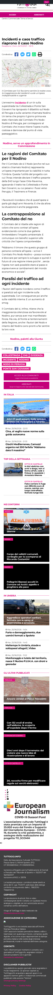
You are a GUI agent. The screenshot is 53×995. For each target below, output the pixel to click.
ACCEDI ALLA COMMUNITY (26, 376)
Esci (46, 2)
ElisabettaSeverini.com (14, 913)
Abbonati (39, 15)
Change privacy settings (15, 981)
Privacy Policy (10, 985)
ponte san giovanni (16, 368)
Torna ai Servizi (26, 18)
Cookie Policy (25, 985)
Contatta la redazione (13, 957)
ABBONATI (27, 385)
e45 (25, 355)
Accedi (12, 15)
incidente (20, 102)
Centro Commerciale (11, 18)
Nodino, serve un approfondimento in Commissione (26, 145)
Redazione (6, 46)
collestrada (11, 355)
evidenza (37, 355)
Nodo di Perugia (14, 364)
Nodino (24, 359)
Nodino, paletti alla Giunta (26, 338)
